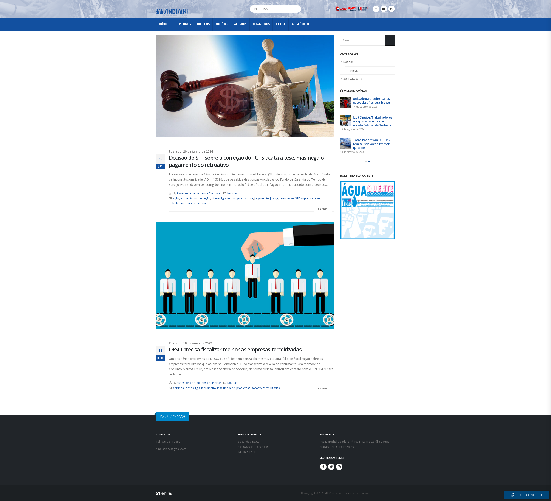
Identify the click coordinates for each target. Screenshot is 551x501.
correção (204, 198)
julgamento (261, 198)
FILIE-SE (280, 24)
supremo (307, 198)
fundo (231, 198)
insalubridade (226, 388)
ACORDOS (240, 24)
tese (317, 198)
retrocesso (287, 198)
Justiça (274, 198)
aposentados (189, 198)
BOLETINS (203, 24)
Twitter (331, 467)
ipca (250, 198)
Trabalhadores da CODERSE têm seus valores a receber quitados (372, 144)
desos (190, 388)
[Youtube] (384, 9)
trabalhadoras (178, 203)
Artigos (353, 70)
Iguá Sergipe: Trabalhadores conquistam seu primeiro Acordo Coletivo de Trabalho (372, 121)
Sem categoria (352, 78)
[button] (366, 161)
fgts (223, 198)
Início (163, 24)
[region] (495, 467)
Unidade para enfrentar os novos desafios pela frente (371, 101)
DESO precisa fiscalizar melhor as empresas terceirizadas (235, 349)
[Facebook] (376, 9)
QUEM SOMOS (182, 24)
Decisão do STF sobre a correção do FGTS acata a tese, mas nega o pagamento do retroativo (246, 161)
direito (216, 198)
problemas (243, 388)
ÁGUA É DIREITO (301, 24)
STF (297, 198)
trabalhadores (197, 203)
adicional (178, 388)
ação (176, 198)
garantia (241, 198)
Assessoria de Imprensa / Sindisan (199, 193)
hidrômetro (208, 388)
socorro (257, 388)
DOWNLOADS (261, 24)
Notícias (222, 24)
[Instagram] (391, 9)
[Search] (297, 8)
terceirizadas (271, 388)
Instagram (339, 467)
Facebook (323, 467)
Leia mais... (323, 209)
